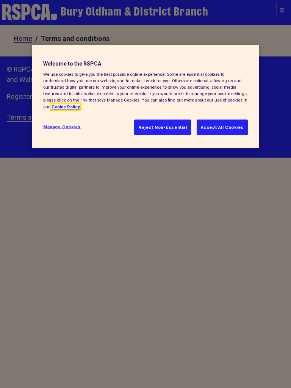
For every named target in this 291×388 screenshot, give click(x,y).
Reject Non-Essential (162, 127)
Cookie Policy (66, 106)
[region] (145, 96)
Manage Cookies (62, 126)
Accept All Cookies (222, 127)
